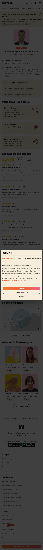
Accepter (21, 288)
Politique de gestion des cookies (14, 280)
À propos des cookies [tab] (33, 258)
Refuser (21, 296)
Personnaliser (20, 292)
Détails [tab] (18, 258)
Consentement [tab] (7, 258)
